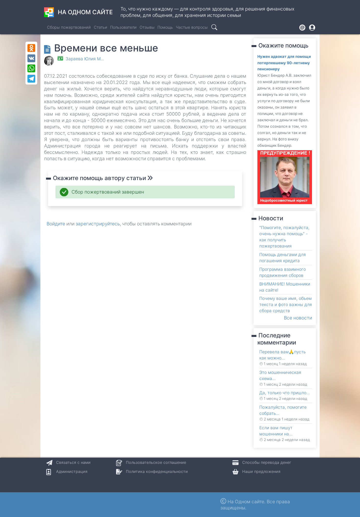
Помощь (165, 27)
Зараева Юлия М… (85, 58)
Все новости (298, 318)
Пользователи (123, 27)
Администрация (71, 471)
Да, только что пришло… (284, 392)
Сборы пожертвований (69, 27)
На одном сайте (85, 12)
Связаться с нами (73, 462)
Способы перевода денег (266, 462)
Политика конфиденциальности (157, 471)
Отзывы (147, 27)
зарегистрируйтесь (98, 224)
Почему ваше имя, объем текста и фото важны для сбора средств (285, 304)
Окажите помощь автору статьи (100, 178)
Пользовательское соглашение (156, 462)
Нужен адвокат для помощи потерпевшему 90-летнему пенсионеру (284, 63)
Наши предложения (261, 471)
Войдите (56, 224)
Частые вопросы (192, 27)
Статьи (100, 27)
